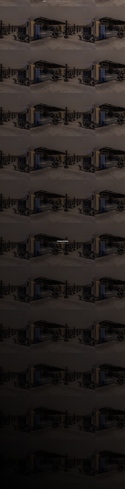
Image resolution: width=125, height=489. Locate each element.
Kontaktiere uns (69, 1)
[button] (49, 1)
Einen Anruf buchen (78, 1)
